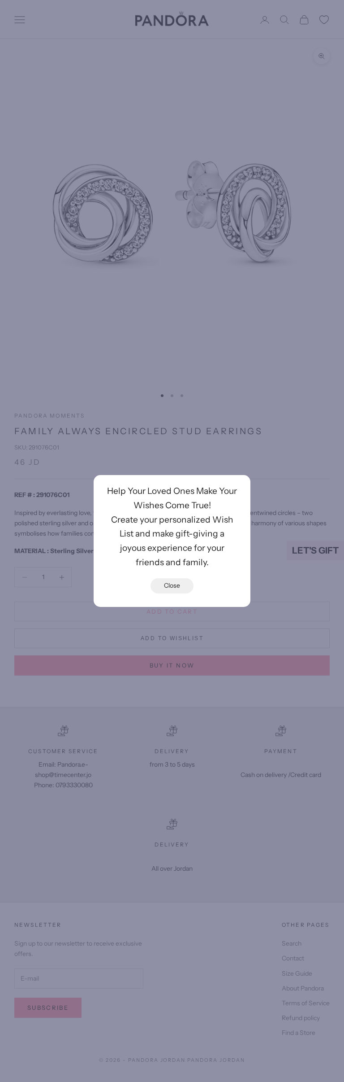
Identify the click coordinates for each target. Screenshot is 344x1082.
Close (172, 585)
